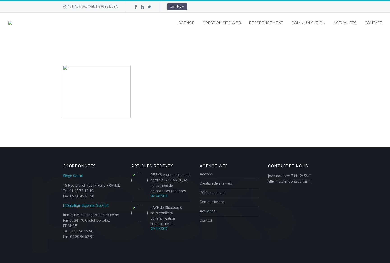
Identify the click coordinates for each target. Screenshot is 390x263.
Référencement (266, 23)
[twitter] (149, 7)
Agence (186, 23)
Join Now (177, 6)
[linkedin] (142, 7)
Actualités (345, 23)
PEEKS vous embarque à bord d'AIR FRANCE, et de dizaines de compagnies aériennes (170, 183)
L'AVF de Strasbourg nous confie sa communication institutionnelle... (166, 216)
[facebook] (135, 7)
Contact (373, 23)
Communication (308, 23)
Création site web (221, 23)
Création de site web (216, 183)
